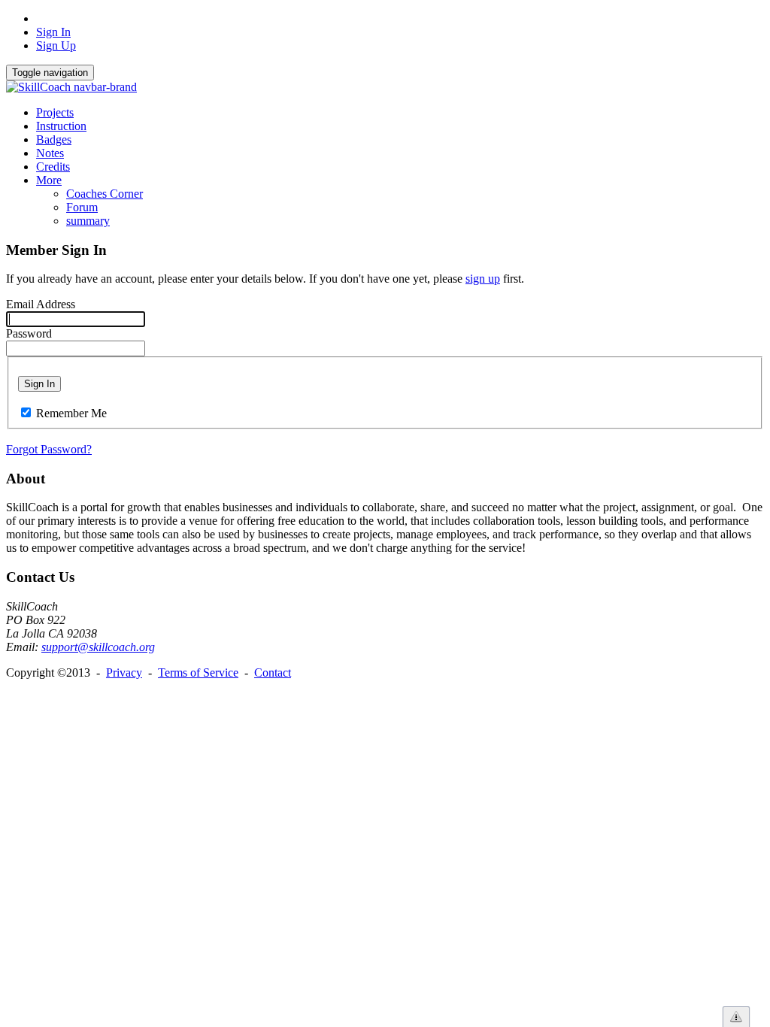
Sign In (53, 32)
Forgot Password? (49, 449)
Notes (50, 153)
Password (29, 333)
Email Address (40, 304)
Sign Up (56, 45)
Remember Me (71, 413)
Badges (53, 139)
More (49, 180)
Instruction (61, 126)
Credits (53, 166)
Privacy (124, 672)
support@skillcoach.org (98, 647)
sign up (482, 278)
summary (88, 220)
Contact (272, 672)
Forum (82, 207)
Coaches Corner (104, 193)
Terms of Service (198, 672)
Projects (55, 112)
